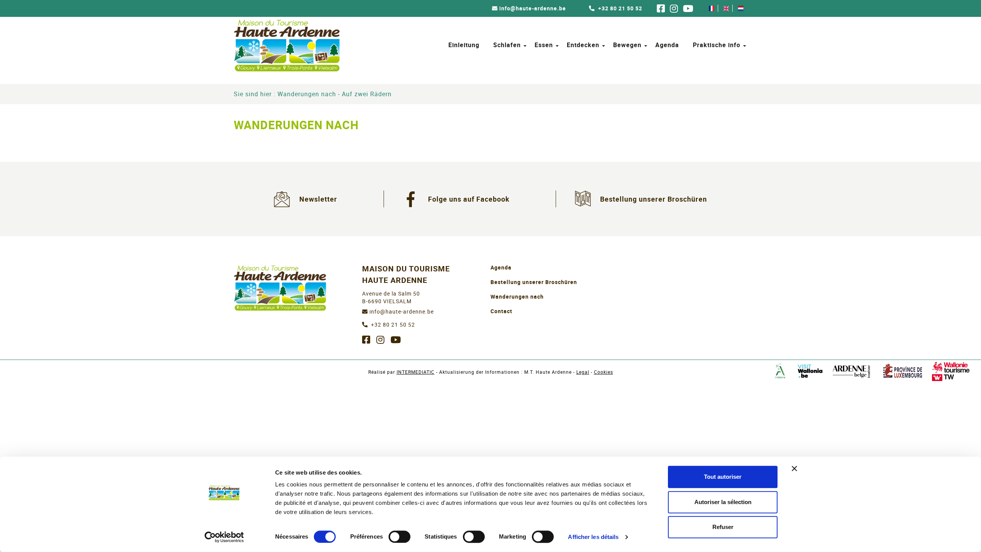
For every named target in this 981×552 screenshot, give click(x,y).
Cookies (603, 372)
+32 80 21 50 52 (619, 8)
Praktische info (716, 45)
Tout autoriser (722, 476)
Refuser (722, 527)
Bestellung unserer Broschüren (653, 199)
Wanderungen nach (517, 296)
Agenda (667, 45)
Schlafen (507, 45)
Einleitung (463, 45)
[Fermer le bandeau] (794, 468)
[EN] (726, 8)
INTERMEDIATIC (416, 372)
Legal (582, 372)
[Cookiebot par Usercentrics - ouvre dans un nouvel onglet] (224, 537)
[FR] (711, 8)
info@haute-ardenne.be (532, 8)
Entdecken (583, 45)
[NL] (740, 8)
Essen (544, 45)
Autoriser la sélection (722, 502)
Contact (501, 311)
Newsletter (318, 199)
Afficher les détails (593, 537)
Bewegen (627, 45)
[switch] (399, 537)
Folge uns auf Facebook (469, 199)
